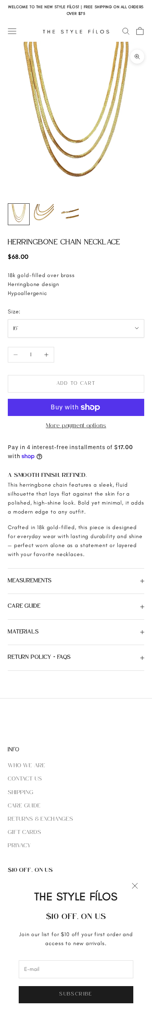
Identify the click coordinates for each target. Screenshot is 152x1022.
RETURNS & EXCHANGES (40, 819)
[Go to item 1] (19, 214)
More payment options (76, 426)
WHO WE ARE (26, 766)
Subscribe (75, 994)
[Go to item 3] (69, 214)
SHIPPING (21, 793)
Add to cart (76, 383)
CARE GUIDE (24, 806)
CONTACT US (25, 779)
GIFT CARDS (24, 832)
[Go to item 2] (44, 214)
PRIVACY (19, 846)
